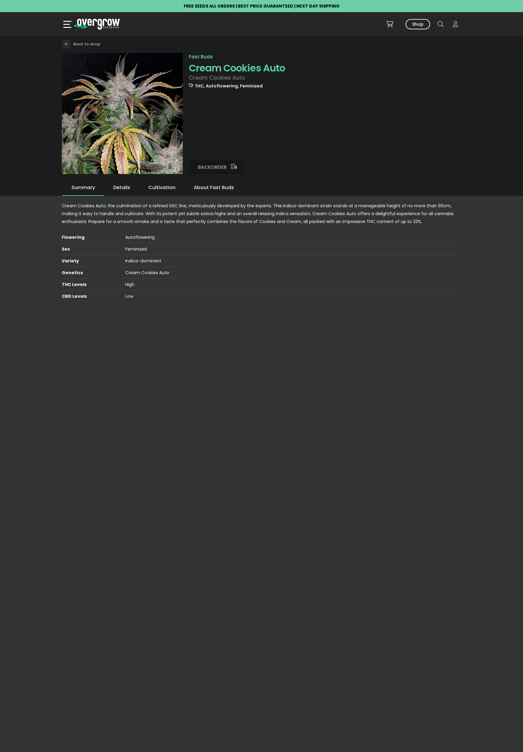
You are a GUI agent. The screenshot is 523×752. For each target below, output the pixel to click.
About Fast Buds (214, 187)
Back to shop (86, 44)
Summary (83, 187)
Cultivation (162, 187)
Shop (417, 24)
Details (121, 187)
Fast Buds (201, 57)
